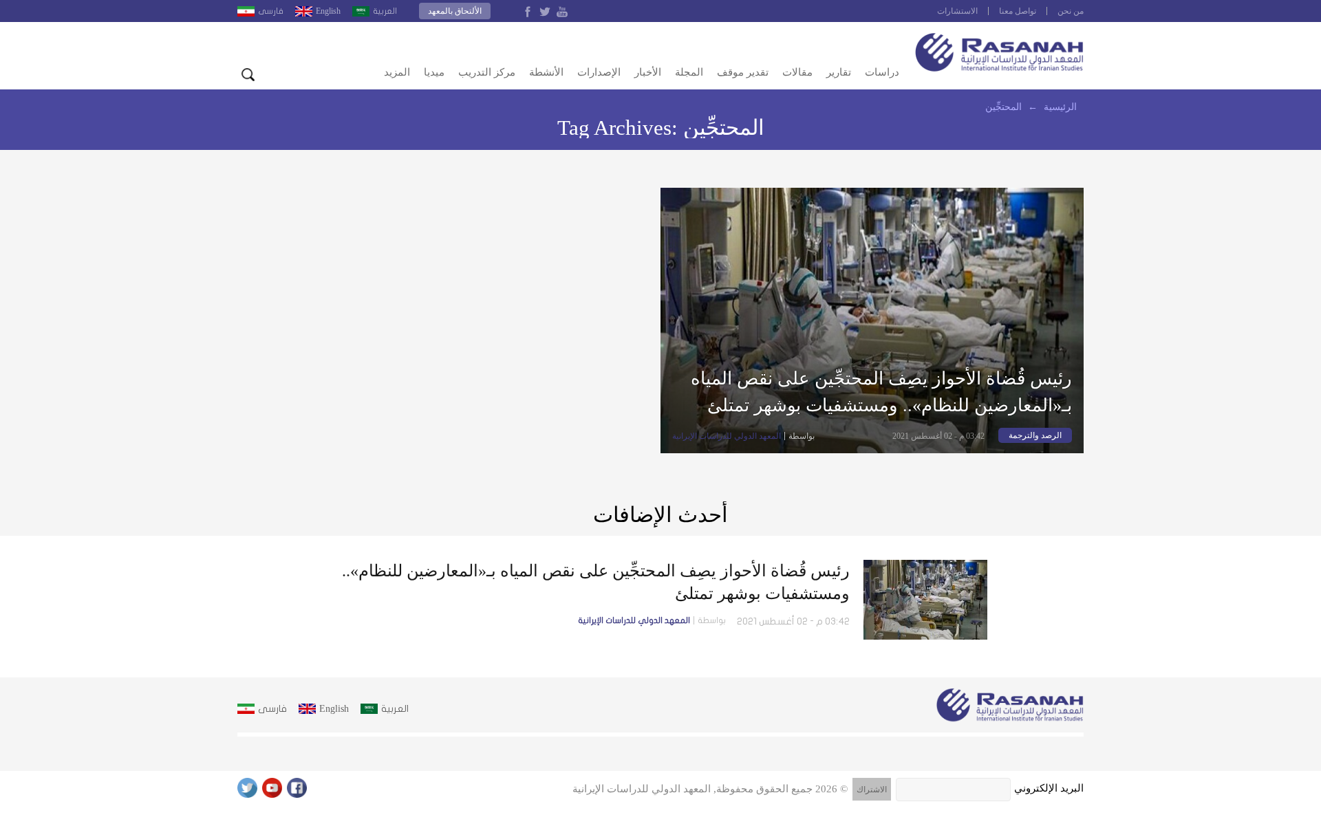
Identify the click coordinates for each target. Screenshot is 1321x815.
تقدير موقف (743, 72)
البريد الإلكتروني (1049, 788)
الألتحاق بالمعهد (455, 11)
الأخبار (647, 72)
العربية (385, 11)
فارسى (270, 11)
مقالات (797, 72)
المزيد (397, 72)
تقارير (838, 72)
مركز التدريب (486, 72)
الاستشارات (957, 11)
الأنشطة (546, 72)
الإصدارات (599, 72)
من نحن (1070, 11)
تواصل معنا (1017, 11)
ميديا (434, 72)
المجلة (689, 72)
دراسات (882, 72)
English (328, 11)
